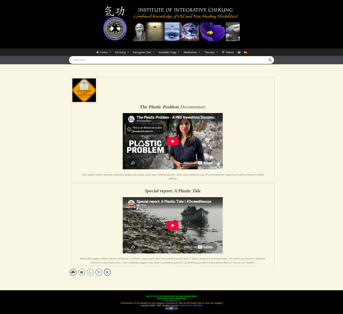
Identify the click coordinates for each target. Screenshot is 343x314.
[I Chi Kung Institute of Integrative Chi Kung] (171, 23)
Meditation (190, 52)
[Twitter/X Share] (107, 272)
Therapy (209, 52)
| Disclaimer (197, 305)
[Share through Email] (81, 272)
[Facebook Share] (98, 272)
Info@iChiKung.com (171, 301)
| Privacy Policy (185, 305)
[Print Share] (73, 272)
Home (104, 52)
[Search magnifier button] (270, 60)
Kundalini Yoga (167, 52)
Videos (230, 52)
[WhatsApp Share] (90, 272)
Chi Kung (120, 52)
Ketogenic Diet (142, 52)
